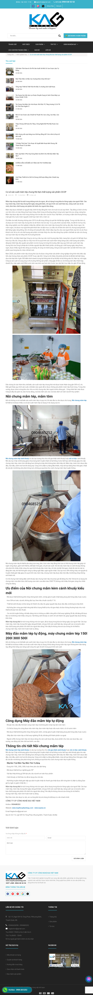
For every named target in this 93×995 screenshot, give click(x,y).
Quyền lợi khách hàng (14, 960)
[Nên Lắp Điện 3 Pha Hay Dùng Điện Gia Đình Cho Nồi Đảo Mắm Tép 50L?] (10, 155)
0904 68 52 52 (68, 2)
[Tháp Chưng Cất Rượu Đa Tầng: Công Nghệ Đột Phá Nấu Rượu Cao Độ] (10, 127)
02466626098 (13, 925)
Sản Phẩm (39, 44)
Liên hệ (48, 50)
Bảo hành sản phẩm (13, 974)
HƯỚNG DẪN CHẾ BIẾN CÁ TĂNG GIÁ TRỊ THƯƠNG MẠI (33, 163)
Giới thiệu (26, 44)
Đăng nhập (50, 6)
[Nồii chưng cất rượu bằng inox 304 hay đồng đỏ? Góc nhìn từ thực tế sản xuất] (10, 136)
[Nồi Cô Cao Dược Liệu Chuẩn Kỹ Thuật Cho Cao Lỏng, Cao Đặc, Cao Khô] (10, 116)
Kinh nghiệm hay (70, 44)
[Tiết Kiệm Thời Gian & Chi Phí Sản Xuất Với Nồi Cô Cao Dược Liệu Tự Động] (10, 71)
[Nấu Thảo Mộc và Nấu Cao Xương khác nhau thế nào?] (10, 80)
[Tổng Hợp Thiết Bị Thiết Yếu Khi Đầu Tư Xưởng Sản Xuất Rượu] (10, 89)
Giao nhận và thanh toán (15, 969)
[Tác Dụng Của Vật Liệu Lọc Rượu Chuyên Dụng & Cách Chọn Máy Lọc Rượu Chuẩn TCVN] (10, 97)
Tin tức (51, 926)
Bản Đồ (37, 50)
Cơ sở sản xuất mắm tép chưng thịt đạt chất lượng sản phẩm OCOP (36, 192)
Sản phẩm (53, 921)
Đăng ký (58, 6)
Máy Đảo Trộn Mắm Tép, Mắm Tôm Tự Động (23, 763)
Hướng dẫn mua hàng (14, 964)
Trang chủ (53, 917)
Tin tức (53, 44)
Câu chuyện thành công (17, 50)
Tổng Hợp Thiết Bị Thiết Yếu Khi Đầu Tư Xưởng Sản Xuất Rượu (35, 87)
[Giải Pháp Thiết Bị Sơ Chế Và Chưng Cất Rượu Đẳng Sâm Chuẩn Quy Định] (10, 180)
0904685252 (24, 925)
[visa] (46, 993)
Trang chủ (12, 44)
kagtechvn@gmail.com (43, 2)
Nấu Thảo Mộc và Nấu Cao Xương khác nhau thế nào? (33, 79)
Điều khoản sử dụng (13, 955)
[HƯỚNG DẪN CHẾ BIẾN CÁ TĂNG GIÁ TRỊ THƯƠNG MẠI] (10, 168)
